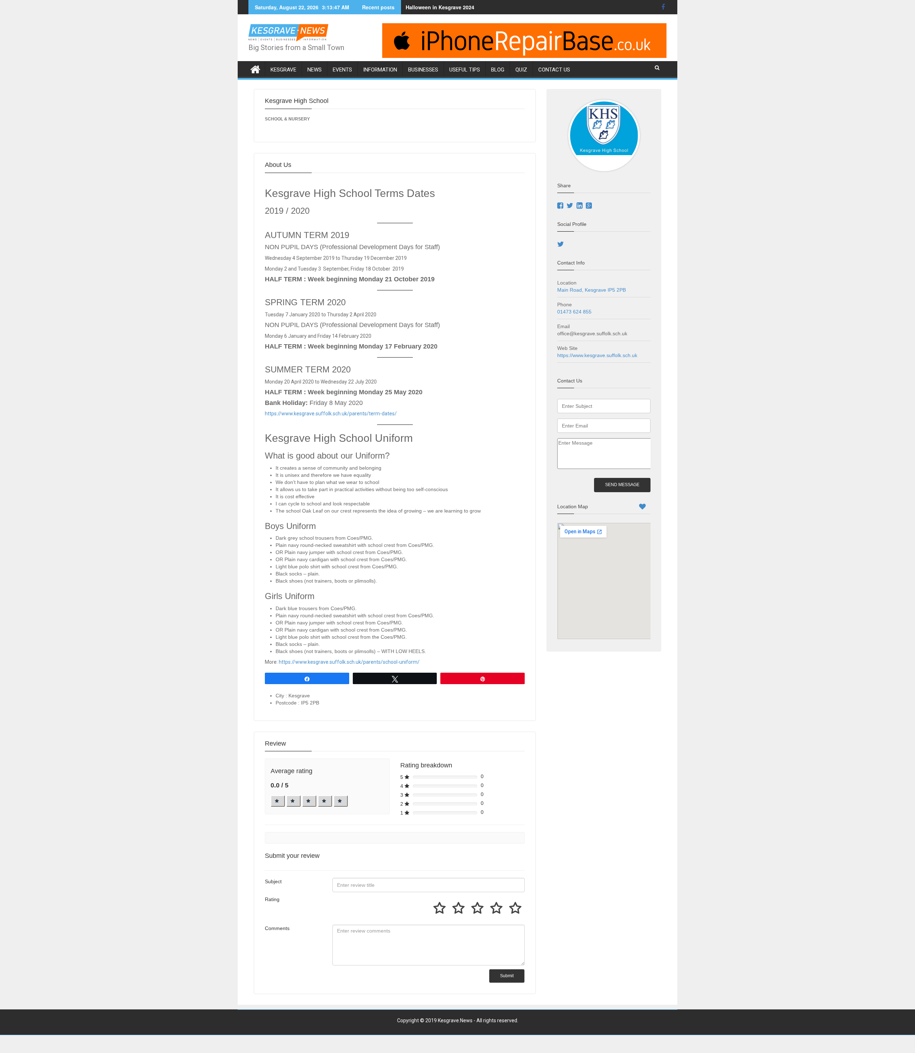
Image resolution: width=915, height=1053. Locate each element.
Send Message (622, 484)
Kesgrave (283, 69)
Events (342, 69)
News (314, 69)
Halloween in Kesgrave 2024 (440, 7)
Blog (497, 69)
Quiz (521, 69)
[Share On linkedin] (580, 206)
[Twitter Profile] (561, 245)
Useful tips (464, 69)
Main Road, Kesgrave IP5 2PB (591, 290)
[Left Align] (278, 801)
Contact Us (554, 69)
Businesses (423, 69)
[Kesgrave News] (255, 68)
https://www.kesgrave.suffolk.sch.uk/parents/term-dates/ (331, 413)
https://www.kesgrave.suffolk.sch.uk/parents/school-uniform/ (349, 662)
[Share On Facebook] (561, 206)
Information (380, 69)
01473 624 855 (574, 312)
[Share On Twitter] (571, 206)
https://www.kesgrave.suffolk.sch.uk (598, 355)
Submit (507, 975)
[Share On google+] (590, 206)
